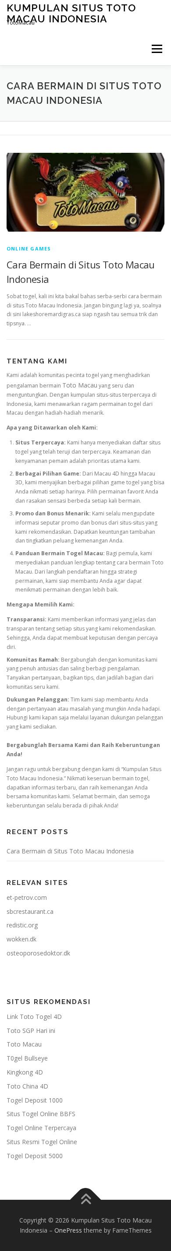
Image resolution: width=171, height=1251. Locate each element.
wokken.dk (21, 939)
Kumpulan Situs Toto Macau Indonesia (71, 13)
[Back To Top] (85, 1199)
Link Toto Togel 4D (34, 1016)
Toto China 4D (27, 1086)
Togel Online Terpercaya (41, 1128)
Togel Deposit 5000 (35, 1156)
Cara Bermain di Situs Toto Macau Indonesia (70, 851)
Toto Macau (79, 385)
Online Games (29, 248)
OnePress (68, 1230)
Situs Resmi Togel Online (42, 1142)
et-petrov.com (27, 897)
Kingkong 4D (25, 1072)
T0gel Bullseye (27, 1058)
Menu (156, 49)
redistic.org (22, 925)
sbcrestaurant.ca (30, 911)
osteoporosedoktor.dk (38, 953)
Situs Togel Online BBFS (41, 1114)
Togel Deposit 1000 (35, 1100)
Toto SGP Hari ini (31, 1030)
